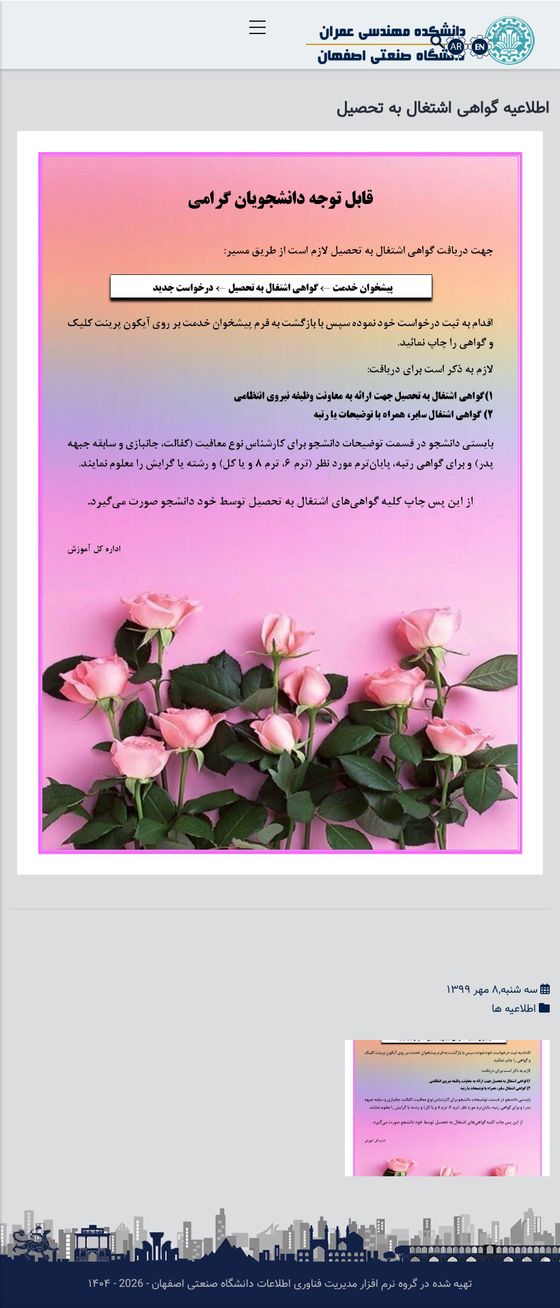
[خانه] (420, 35)
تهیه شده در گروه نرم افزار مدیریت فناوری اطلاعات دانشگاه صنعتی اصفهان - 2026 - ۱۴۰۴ (280, 1284)
